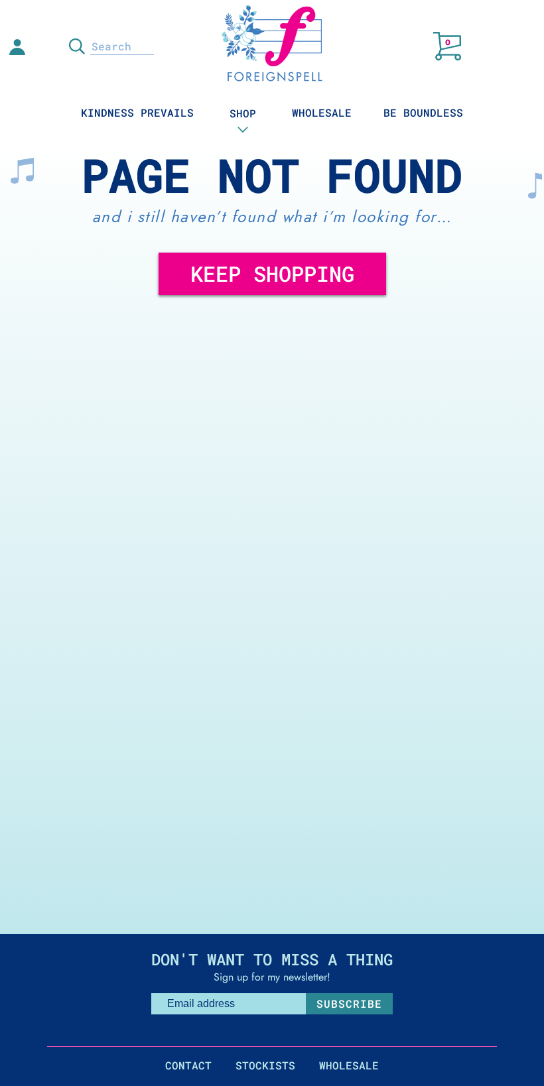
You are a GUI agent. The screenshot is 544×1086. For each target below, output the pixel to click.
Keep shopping (272, 273)
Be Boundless (423, 112)
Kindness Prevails (137, 112)
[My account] (17, 45)
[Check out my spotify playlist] (45, 49)
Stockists (265, 1065)
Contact (188, 1065)
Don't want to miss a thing (272, 959)
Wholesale (322, 112)
